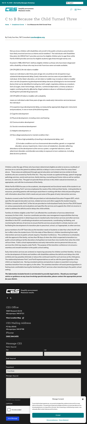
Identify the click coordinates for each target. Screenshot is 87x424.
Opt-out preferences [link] (52, 420)
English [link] (70, 3)
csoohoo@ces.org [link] (38, 37)
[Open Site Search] (71, 9)
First (7, 350)
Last (45, 350)
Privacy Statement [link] (64, 420)
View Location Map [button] (13, 318)
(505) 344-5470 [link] (12, 336)
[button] (83, 399)
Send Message (12, 418)
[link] (7, 24)
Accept (58, 415)
